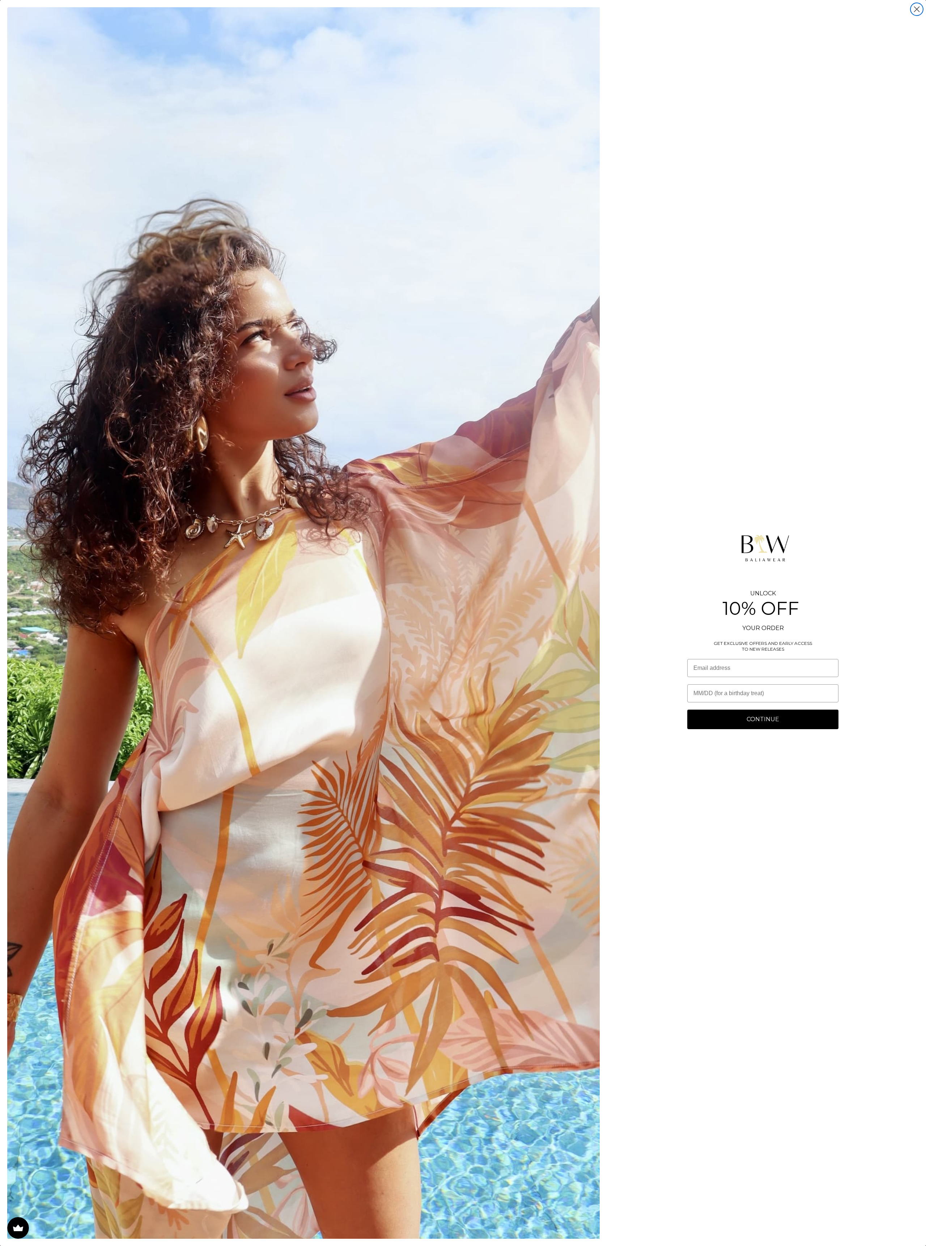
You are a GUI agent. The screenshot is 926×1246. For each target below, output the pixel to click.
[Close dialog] (916, 9)
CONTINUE (763, 719)
